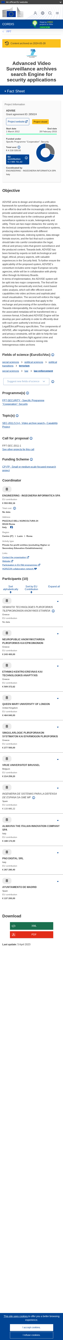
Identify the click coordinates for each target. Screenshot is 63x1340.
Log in (35, 13)
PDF (34, 934)
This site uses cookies (16, 1316)
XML (34, 926)
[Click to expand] (58, 601)
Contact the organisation (18, 557)
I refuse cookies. (31, 1335)
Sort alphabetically (10, 588)
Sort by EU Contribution (31, 588)
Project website (16, 122)
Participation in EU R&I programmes (24, 565)
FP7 (9, 31)
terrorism (24, 366)
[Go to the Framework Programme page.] (31, 53)
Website (10, 561)
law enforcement (43, 371)
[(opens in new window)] (12, 12)
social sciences (10, 362)
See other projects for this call (18, 449)
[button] (42, 13)
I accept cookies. (31, 1327)
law (26, 371)
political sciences (33, 362)
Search (50, 13)
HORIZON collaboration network (22, 569)
